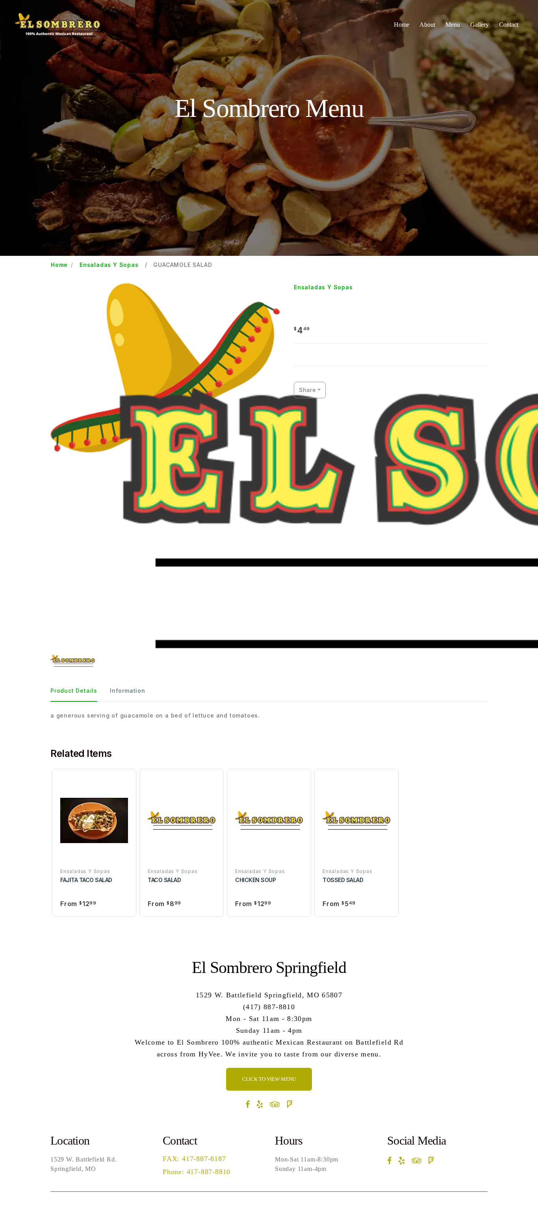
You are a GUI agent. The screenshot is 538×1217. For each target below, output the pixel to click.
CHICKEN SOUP (255, 880)
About (427, 24)
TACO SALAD (164, 880)
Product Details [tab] (73, 690)
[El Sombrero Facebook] (247, 1104)
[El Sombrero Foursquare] (290, 1104)
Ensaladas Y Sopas (109, 264)
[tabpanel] (269, 715)
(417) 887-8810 (269, 1007)
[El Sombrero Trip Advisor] (275, 1104)
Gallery (479, 24)
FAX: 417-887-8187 (194, 1159)
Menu (452, 24)
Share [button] (307, 390)
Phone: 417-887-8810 (196, 1172)
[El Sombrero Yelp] (259, 1104)
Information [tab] (127, 690)
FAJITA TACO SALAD (86, 880)
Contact (508, 24)
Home (401, 24)
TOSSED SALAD (343, 880)
